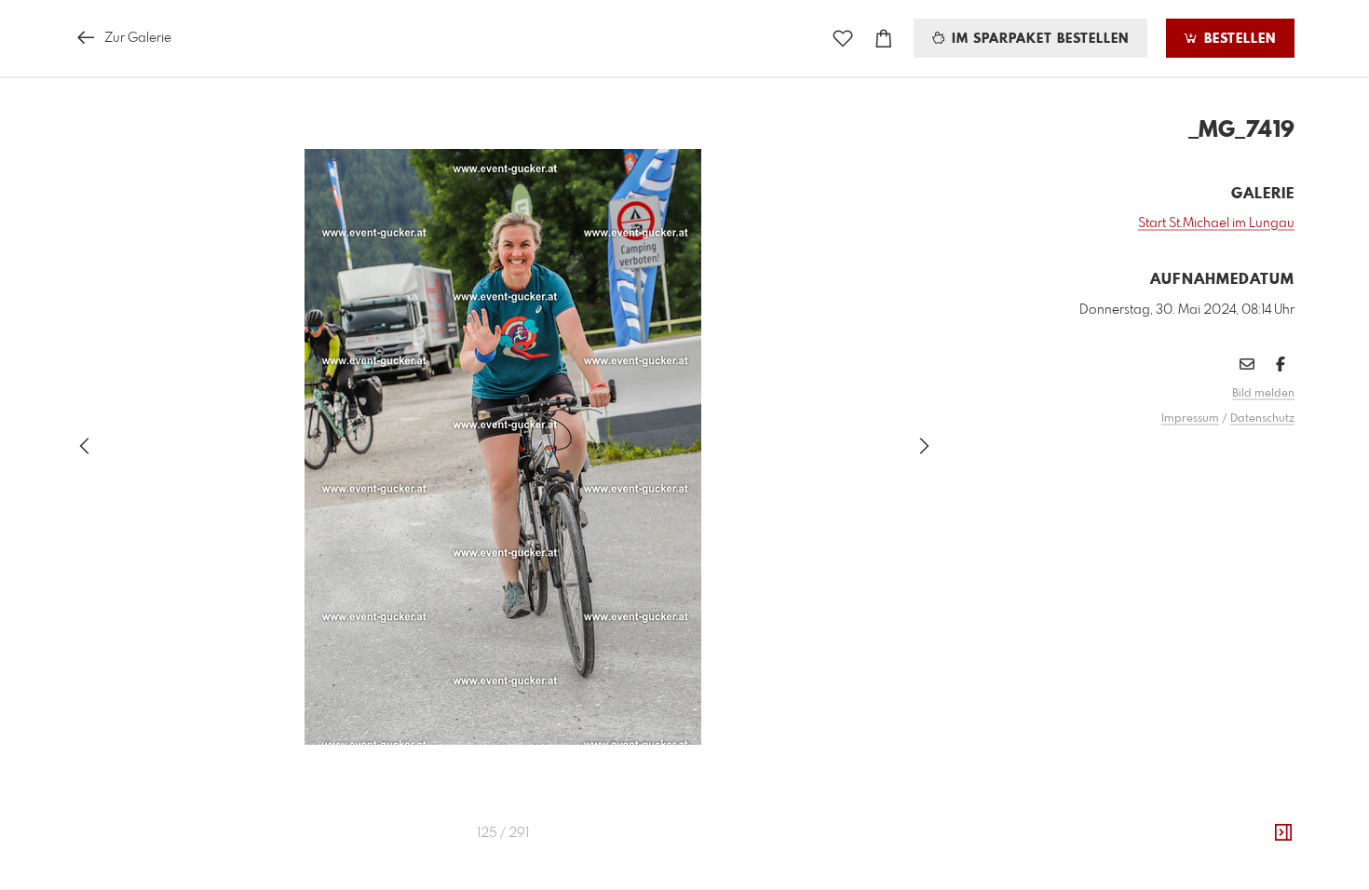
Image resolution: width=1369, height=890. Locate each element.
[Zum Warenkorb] (884, 38)
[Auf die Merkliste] (843, 38)
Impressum (1190, 419)
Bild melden (1263, 393)
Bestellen (1238, 39)
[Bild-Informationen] (1283, 833)
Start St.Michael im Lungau (1216, 223)
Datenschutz (1262, 419)
